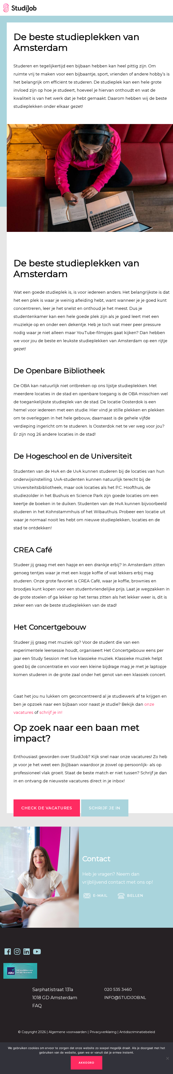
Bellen (134, 895)
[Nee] (167, 1058)
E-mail (100, 895)
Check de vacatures (46, 808)
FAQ (37, 1005)
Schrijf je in (105, 808)
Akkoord (87, 1062)
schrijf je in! (51, 712)
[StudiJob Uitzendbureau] (19, 7)
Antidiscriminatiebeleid (137, 1032)
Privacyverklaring (103, 1032)
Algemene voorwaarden (68, 1032)
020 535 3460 (118, 989)
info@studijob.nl (125, 997)
